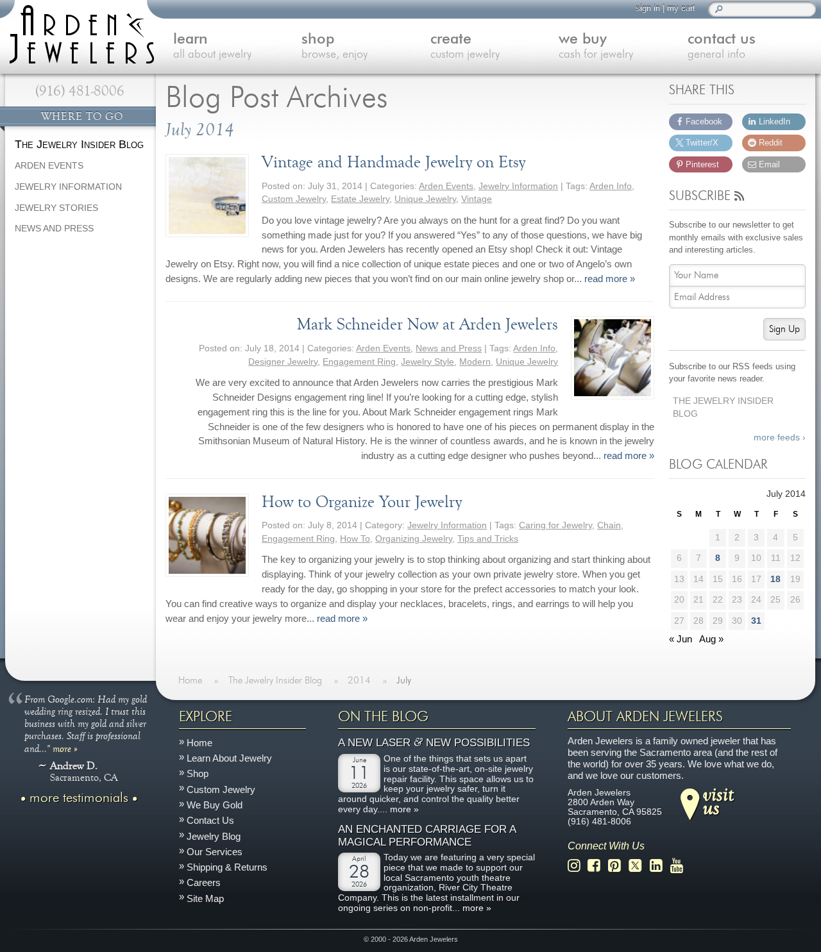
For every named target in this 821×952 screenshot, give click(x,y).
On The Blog (383, 717)
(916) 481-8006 (79, 91)
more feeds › (780, 437)
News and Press (449, 348)
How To (355, 539)
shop (334, 46)
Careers (204, 883)
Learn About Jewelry (229, 758)
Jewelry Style (427, 362)
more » (65, 748)
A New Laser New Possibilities (434, 743)
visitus (718, 800)
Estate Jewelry (360, 199)
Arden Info (610, 186)
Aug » (711, 638)
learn (212, 46)
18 (775, 579)
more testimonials (79, 798)
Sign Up (784, 329)
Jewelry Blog (214, 836)
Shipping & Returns (227, 867)
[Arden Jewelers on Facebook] (597, 865)
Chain (609, 525)
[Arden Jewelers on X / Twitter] (639, 865)
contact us (722, 46)
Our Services (214, 851)
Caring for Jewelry (555, 525)
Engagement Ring (359, 362)
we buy (596, 46)
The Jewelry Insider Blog (723, 407)
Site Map (205, 898)
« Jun (680, 638)
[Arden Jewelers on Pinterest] (618, 865)
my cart (681, 8)
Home (199, 742)
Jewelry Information (518, 186)
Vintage (476, 199)
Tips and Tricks (487, 539)
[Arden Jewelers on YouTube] (680, 865)
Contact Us (210, 820)
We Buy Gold (214, 804)
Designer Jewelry (282, 362)
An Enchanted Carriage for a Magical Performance (427, 835)
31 (756, 621)
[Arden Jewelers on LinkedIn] (660, 865)
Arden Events (446, 186)
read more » (609, 278)
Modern (475, 362)
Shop (197, 774)
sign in (648, 8)
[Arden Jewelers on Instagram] (578, 865)
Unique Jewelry (425, 199)
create (465, 46)
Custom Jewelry (294, 199)
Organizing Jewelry (413, 539)
